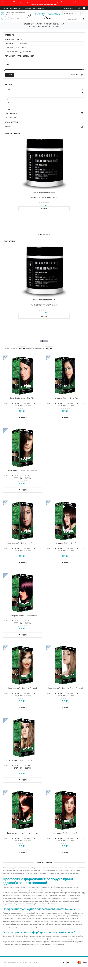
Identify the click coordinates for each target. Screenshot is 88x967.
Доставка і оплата (16, 8)
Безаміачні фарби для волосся (18, 52)
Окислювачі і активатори (16, 43)
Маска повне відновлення (44, 192)
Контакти (28, 8)
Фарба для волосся (13, 39)
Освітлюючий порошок (15, 48)
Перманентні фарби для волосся (19, 56)
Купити (44, 209)
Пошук (9, 74)
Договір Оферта (38, 8)
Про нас (5, 8)
